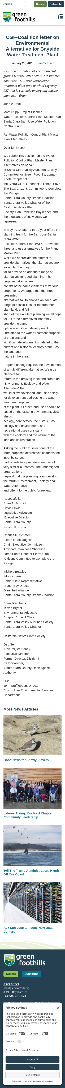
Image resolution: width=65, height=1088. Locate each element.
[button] (61, 17)
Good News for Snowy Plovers (26, 760)
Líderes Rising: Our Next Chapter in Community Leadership (29, 815)
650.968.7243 (11, 984)
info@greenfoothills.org (16, 987)
